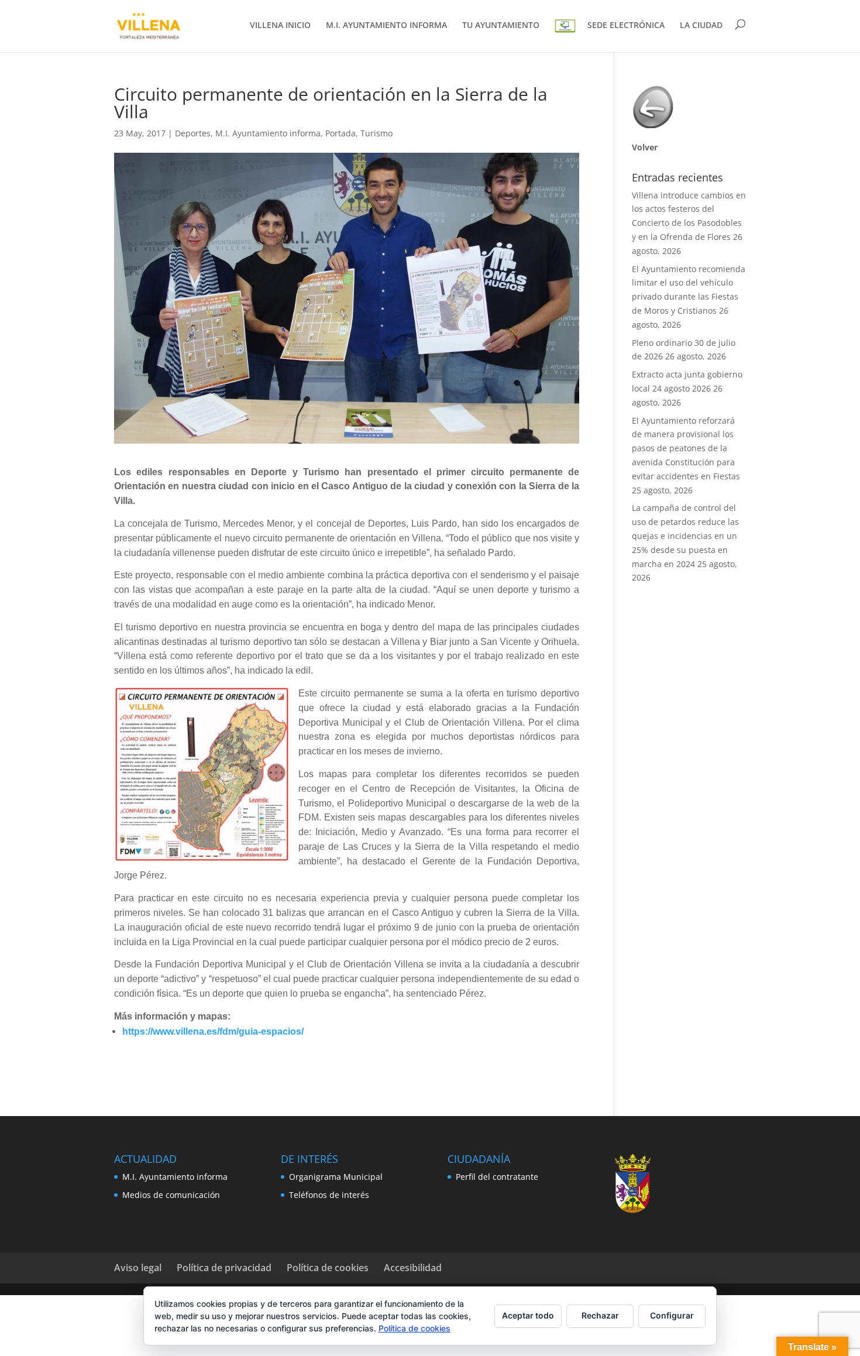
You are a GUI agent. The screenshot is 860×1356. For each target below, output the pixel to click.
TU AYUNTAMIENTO (500, 25)
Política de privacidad (224, 1267)
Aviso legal (137, 1267)
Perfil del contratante (497, 1176)
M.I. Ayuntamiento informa (268, 133)
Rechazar (600, 1315)
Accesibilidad (413, 1267)
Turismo (376, 133)
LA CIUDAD (701, 25)
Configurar (672, 1315)
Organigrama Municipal (336, 1176)
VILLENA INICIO (280, 25)
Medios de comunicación (171, 1194)
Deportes (193, 133)
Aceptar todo (528, 1315)
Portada (340, 133)
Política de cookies (328, 1267)
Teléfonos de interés (329, 1194)
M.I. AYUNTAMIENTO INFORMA (386, 25)
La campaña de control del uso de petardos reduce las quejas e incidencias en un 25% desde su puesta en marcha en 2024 (685, 535)
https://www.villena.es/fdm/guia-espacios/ (213, 1031)
